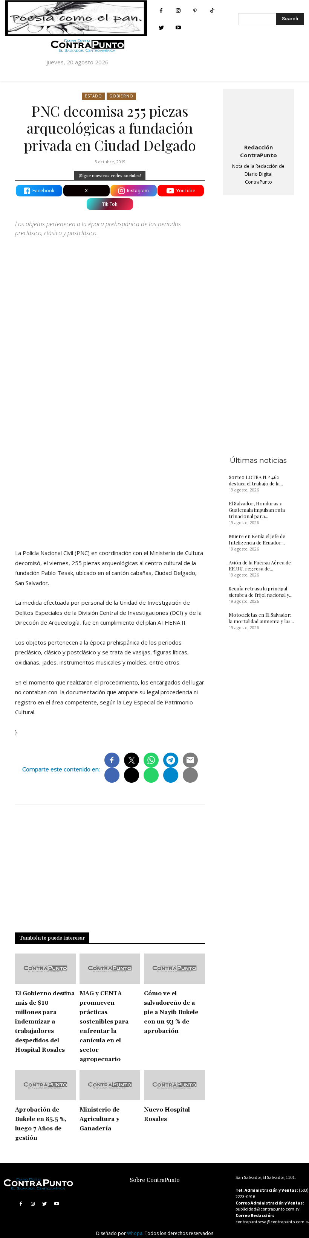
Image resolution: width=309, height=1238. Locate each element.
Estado (93, 96)
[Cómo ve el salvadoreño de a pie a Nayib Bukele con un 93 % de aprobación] (174, 969)
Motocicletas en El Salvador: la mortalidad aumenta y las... (261, 617)
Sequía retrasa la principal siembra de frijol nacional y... (260, 591)
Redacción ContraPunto (258, 151)
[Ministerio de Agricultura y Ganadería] (110, 1085)
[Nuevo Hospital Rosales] (174, 1085)
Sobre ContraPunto (155, 1180)
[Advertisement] (110, 477)
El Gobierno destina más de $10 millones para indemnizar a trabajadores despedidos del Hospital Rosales (45, 1022)
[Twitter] (161, 27)
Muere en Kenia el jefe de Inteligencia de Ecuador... (257, 539)
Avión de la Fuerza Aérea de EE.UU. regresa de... (260, 565)
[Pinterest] (195, 10)
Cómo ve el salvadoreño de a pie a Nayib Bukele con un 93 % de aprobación (171, 1012)
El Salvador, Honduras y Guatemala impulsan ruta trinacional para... (257, 509)
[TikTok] (212, 10)
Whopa (134, 1233)
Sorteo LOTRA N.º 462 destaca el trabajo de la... (256, 480)
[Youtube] (178, 27)
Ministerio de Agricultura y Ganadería (99, 1119)
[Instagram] (178, 10)
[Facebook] (161, 10)
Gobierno (121, 96)
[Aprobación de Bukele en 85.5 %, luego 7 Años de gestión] (45, 1085)
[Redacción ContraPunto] (258, 115)
